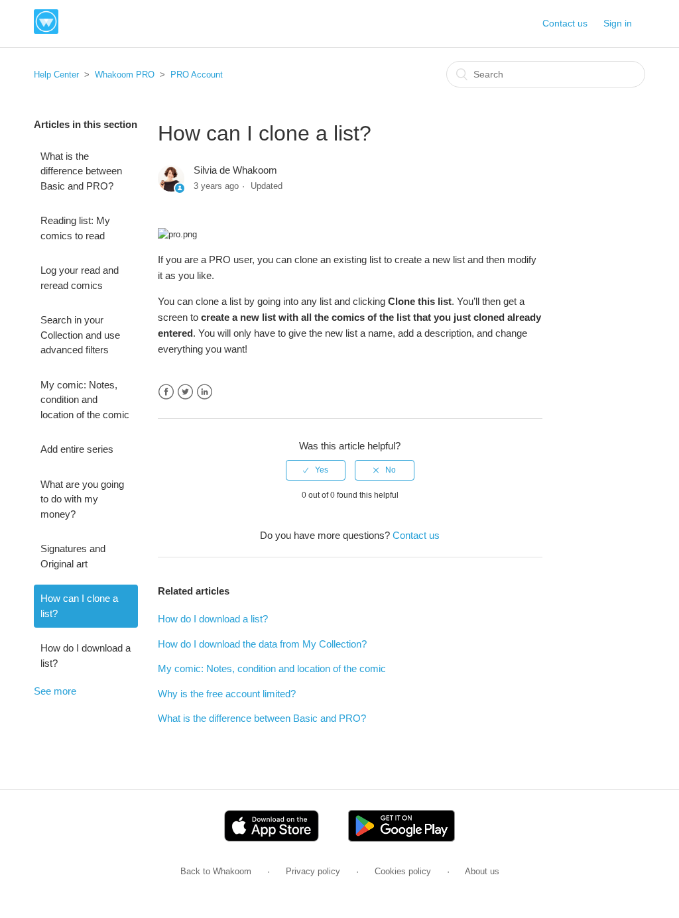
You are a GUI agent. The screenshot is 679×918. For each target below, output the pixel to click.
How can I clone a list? (79, 606)
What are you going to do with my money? (82, 499)
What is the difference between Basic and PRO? (81, 171)
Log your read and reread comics (79, 277)
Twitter (185, 392)
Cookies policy (403, 871)
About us (482, 871)
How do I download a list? (85, 655)
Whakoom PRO (124, 75)
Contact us (564, 23)
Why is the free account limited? (227, 693)
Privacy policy (313, 871)
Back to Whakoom (215, 871)
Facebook (166, 392)
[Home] (46, 30)
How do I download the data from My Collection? (262, 644)
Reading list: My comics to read (75, 228)
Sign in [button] (617, 23)
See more (55, 691)
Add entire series (76, 449)
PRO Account (196, 75)
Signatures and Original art (72, 556)
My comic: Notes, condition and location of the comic (84, 399)
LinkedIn (204, 392)
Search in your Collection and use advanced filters (80, 334)
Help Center (56, 75)
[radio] (315, 470)
